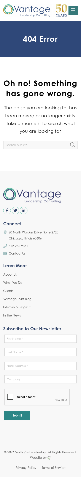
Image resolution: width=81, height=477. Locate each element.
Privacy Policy (26, 467)
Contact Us (17, 253)
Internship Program (17, 307)
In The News (12, 315)
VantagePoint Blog (17, 299)
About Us (10, 274)
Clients (8, 291)
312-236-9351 (18, 246)
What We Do (12, 282)
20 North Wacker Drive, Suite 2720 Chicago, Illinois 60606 (33, 235)
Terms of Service (53, 467)
